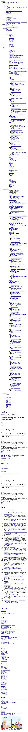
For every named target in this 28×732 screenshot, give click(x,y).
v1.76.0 (13, 613)
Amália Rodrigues (19, 455)
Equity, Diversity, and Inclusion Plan (14, 11)
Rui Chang (14, 540)
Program (5, 28)
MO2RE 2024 (4, 683)
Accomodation (9, 15)
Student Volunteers (13, 73)
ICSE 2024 (3, 414)
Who (2, 422)
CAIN (12, 79)
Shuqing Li (13, 523)
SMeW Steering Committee (17, 218)
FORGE (13, 94)
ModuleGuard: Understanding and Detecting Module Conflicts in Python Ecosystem (15, 532)
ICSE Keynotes (12, 50)
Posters (10, 66)
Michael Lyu (11, 529)
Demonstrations (12, 58)
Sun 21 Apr (11, 46)
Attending (5, 6)
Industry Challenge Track (14, 57)
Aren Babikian (7, 571)
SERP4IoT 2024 (4, 692)
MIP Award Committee (16, 304)
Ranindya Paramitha (5, 423)
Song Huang (6, 550)
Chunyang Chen (12, 592)
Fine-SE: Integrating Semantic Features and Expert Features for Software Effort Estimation (15, 554)
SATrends (13, 181)
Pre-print (16, 594)
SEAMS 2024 (4, 659)
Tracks (4, 47)
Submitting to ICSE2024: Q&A (15, 74)
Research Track (12, 51)
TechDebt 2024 (4, 661)
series (7, 414)
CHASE (13, 88)
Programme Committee (16, 367)
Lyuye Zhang (13, 547)
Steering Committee (15, 238)
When (2, 453)
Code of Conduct (9, 9)
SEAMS (13, 143)
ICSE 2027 (8, 397)
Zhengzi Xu (17, 538)
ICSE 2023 (8, 402)
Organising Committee (13, 191)
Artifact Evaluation (13, 56)
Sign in (4, 411)
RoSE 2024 (3, 688)
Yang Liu (6, 541)
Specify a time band (17, 450)
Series (7, 394)
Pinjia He (10, 528)
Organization (6, 189)
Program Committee (15, 202)
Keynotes (8, 19)
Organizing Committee (16, 217)
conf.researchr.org (7, 613)
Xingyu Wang (22, 535)
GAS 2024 (3, 675)
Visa (7, 14)
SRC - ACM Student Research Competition (18, 71)
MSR (12, 123)
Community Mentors (15, 220)
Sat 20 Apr (11, 45)
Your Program (9, 30)
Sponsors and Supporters (11, 25)
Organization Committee (16, 258)
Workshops (11, 54)
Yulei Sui (23, 526)
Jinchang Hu (6, 547)
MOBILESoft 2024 (5, 657)
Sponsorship (6, 24)
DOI (13, 594)
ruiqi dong (11, 588)
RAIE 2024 (3, 687)
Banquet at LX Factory (11, 18)
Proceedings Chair (15, 385)
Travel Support (9, 13)
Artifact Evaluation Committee (18, 264)
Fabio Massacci (13, 423)
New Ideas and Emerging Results (16, 55)
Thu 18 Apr (11, 43)
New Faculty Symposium (14, 69)
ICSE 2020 (8, 406)
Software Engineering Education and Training (10, 629)
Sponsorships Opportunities (12, 27)
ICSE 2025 (8, 400)
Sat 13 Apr (11, 36)
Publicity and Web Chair (16, 368)
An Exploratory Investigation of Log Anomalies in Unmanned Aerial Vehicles (15, 520)
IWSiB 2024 (3, 681)
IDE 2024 (3, 678)
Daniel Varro (7, 573)
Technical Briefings (13, 72)
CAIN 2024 (3, 650)
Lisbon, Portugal (15, 2)
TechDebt (13, 148)
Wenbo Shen (18, 539)
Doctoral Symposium (13, 65)
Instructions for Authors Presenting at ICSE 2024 (16, 22)
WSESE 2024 (4, 694)
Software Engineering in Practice (16, 62)
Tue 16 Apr (11, 40)
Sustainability (9, 20)
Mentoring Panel (15, 219)
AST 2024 (3, 648)
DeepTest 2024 (4, 667)
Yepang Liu (19, 525)
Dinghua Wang (7, 523)
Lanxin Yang (17, 563)
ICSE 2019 (8, 407)
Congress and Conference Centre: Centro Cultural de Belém (13, 699)
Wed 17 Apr (11, 41)
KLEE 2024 (3, 656)
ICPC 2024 (3, 654)
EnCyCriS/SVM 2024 (5, 670)
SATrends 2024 (4, 689)
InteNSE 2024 (4, 679)
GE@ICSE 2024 (4, 676)
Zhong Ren (18, 557)
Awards (7, 31)
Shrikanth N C (7, 600)
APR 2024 (3, 666)
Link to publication (8, 594)
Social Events (12, 52)
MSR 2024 (3, 658)
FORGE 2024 (4, 652)
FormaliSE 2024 (4, 653)
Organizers (13, 335)
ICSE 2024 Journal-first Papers (7, 426)
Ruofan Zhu (6, 535)
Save (2, 451)
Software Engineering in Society (16, 63)
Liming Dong (12, 564)
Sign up (5, 412)
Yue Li (5, 557)
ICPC (12, 101)
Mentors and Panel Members (17, 211)
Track (2, 425)
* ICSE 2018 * (9, 408)
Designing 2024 (4, 668)
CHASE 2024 (4, 651)
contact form (3, 611)
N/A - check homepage (16, 318)
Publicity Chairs (14, 386)
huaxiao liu (21, 591)
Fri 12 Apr (11, 35)
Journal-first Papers (13, 67)
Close (2, 452)
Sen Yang (11, 549)
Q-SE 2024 (3, 686)
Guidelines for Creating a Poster (13, 23)
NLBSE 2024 (4, 684)
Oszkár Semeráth (22, 571)
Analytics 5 (3, 456)
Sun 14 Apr (11, 38)
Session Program (4, 504)
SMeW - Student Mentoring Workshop (17, 68)
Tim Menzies (22, 600)
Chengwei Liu (16, 537)
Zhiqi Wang (6, 560)
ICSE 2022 (8, 404)
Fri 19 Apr (11, 44)
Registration (8, 12)
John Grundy (12, 589)
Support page (3, 614)
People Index (11, 232)
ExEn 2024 (3, 671)
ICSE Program (9, 29)
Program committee (15, 342)
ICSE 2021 (8, 405)
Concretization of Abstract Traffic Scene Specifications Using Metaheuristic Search (13, 568)
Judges (12, 227)
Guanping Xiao (14, 524)
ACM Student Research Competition (19, 225)
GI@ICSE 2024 (4, 677)
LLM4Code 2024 (4, 682)
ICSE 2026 (8, 399)
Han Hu (5, 587)
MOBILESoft (14, 117)
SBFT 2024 (3, 691)
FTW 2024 (3, 673)
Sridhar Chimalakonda (13, 456)
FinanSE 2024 (4, 672)
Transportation (9, 17)
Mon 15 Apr (11, 39)
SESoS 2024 (3, 693)
